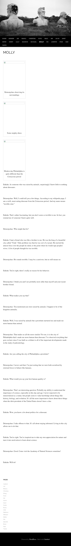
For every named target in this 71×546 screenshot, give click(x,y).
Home (4, 38)
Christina (32, 38)
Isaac (46, 38)
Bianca (24, 38)
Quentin (54, 42)
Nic (47, 42)
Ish (52, 38)
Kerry (11, 42)
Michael (34, 42)
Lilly (17, 42)
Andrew (11, 38)
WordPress (32, 539)
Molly (41, 42)
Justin (4, 42)
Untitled (47, 539)
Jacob (57, 38)
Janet (64, 38)
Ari (18, 38)
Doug (40, 38)
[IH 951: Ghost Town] (35, 35)
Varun (4, 45)
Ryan (61, 42)
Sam (67, 42)
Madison (25, 42)
